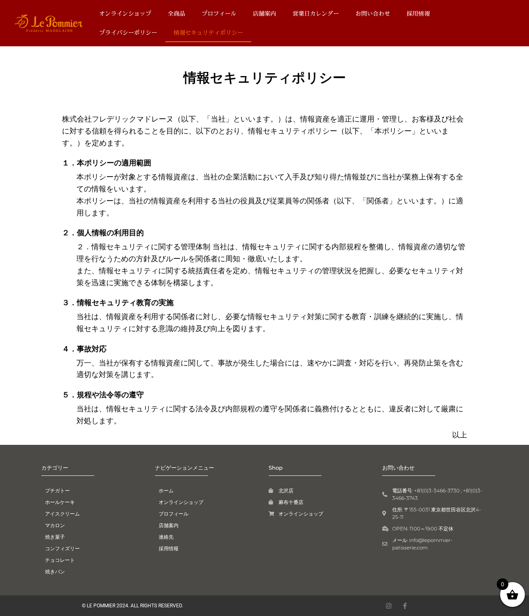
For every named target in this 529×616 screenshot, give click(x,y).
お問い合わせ (372, 13)
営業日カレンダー (316, 13)
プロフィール (219, 13)
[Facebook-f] (405, 606)
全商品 (176, 13)
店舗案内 (264, 13)
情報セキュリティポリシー (208, 32)
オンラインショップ (125, 13)
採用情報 (418, 13)
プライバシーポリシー (128, 32)
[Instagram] (389, 606)
